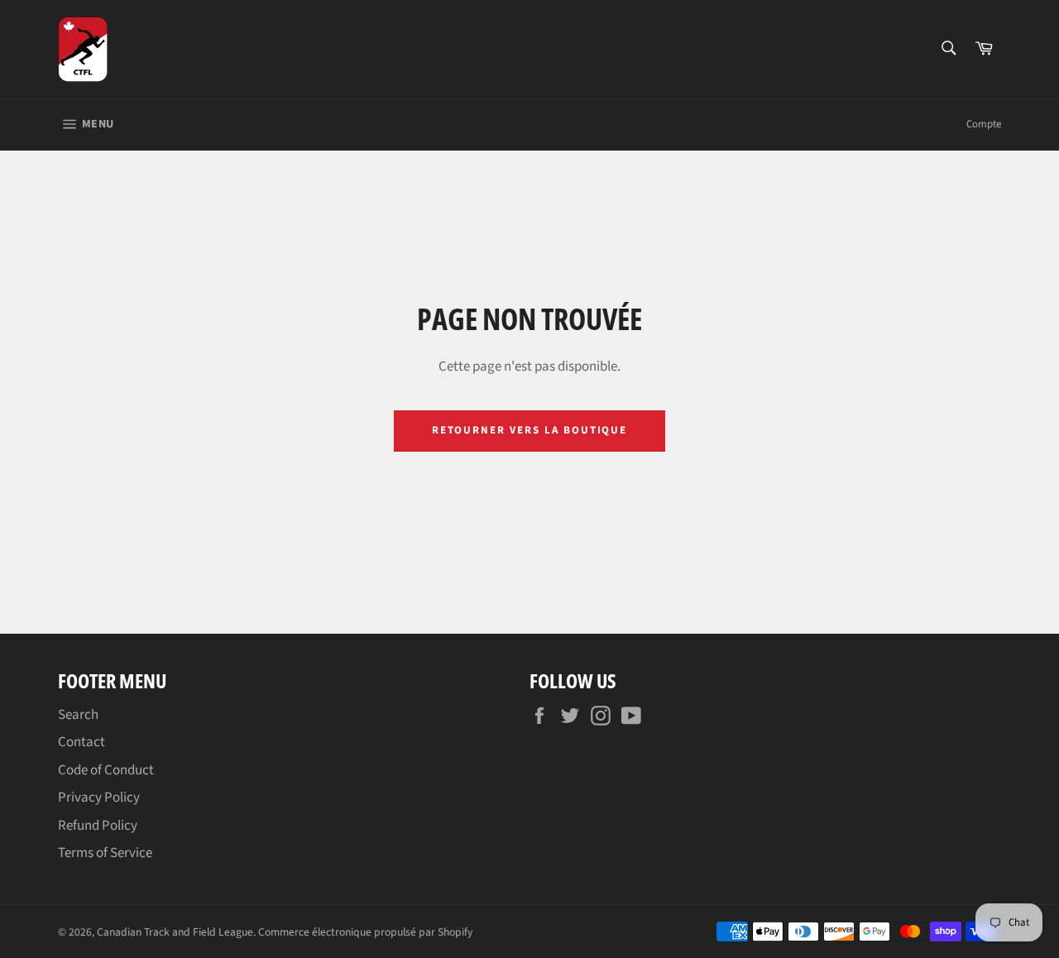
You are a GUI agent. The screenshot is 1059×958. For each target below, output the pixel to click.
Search (78, 715)
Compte (983, 124)
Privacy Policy (99, 797)
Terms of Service (105, 853)
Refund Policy (97, 826)
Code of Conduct (106, 770)
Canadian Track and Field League (175, 932)
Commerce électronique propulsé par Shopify (365, 932)
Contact (81, 742)
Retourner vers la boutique (530, 430)
